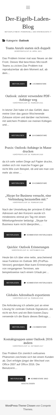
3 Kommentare (40, 84)
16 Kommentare (39, 135)
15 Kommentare (39, 183)
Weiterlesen (19, 85)
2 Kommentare (40, 327)
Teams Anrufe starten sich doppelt (28, 48)
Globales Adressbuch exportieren (28, 295)
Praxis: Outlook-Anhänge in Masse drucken (28, 149)
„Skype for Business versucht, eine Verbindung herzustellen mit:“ (28, 197)
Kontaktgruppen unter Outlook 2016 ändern (28, 341)
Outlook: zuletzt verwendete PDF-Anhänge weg (28, 98)
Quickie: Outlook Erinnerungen (28, 247)
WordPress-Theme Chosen (20, 405)
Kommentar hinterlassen (39, 235)
